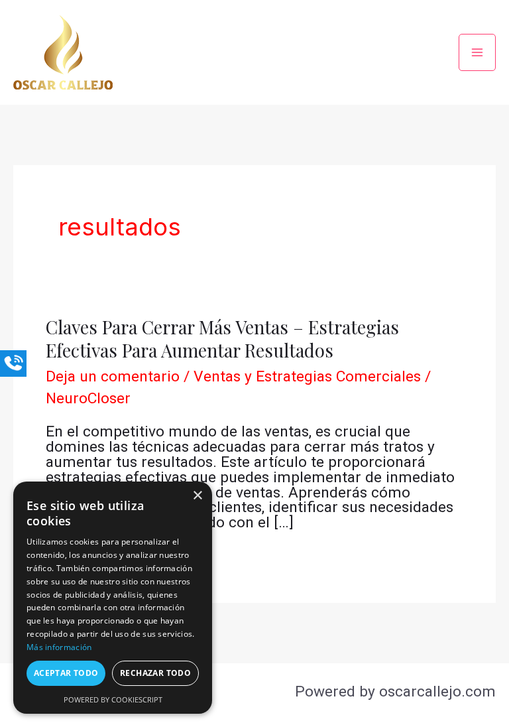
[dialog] (112, 598)
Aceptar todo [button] (66, 673)
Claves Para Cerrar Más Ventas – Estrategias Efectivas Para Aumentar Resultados (222, 338)
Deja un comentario (113, 376)
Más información (59, 647)
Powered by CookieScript (113, 699)
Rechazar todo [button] (155, 673)
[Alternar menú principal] (477, 52)
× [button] (197, 496)
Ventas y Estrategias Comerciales (307, 376)
